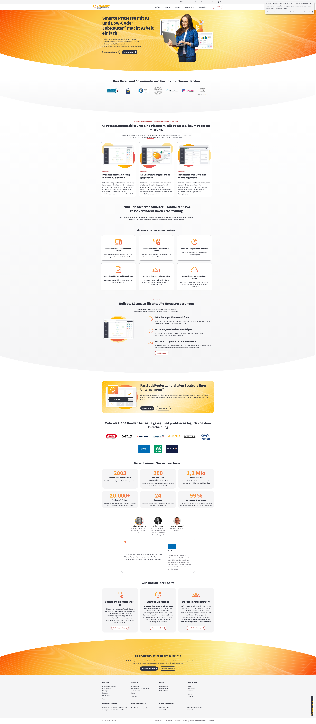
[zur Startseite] (101, 9)
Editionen (182, 2)
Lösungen (105, 691)
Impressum (158, 721)
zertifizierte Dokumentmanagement (199, 183)
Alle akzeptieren (308, 12)
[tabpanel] (158, 556)
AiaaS (142, 185)
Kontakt (217, 7)
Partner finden (163, 689)
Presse (190, 694)
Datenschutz (168, 721)
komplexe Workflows (117, 183)
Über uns (190, 686)
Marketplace (190, 2)
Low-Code (150, 138)
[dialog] (289, 8)
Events (133, 693)
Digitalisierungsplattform (110, 686)
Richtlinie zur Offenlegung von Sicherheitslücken (190, 721)
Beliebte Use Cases (119, 628)
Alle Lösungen (161, 353)
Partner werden (164, 686)
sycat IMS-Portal (164, 708)
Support (197, 2)
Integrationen (106, 689)
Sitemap (211, 721)
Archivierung (192, 187)
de (220, 2)
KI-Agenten (159, 185)
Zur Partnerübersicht (195, 628)
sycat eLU (190, 710)
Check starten (146, 408)
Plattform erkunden (110, 52)
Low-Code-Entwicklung (127, 185)
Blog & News (135, 686)
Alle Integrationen (167, 669)
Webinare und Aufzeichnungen (140, 689)
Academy (176, 2)
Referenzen (191, 689)
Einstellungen (270, 12)
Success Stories (136, 691)
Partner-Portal (163, 691)
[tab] (139, 525)
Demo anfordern (129, 52)
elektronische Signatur (192, 185)
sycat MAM (162, 710)
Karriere (208, 2)
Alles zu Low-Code (157, 628)
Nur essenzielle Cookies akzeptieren (292, 12)
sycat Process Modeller (194, 708)
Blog (202, 2)
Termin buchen (162, 408)
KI (190, 135)
